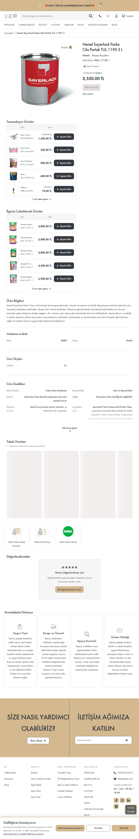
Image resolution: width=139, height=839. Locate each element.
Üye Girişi (35, 796)
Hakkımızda (10, 772)
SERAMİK (88, 796)
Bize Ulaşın (88, 93)
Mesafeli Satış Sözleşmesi (64, 773)
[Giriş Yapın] (116, 16)
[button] (96, 60)
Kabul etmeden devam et (70, 828)
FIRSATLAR (89, 772)
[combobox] (55, 15)
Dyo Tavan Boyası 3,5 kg (26, 148)
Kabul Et (124, 828)
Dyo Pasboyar (26, 161)
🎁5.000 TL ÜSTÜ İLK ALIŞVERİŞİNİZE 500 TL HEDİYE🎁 (70, 5)
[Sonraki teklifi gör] (99, 6)
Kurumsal (8, 778)
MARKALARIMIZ (92, 778)
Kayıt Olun (36, 790)
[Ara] (91, 16)
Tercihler (98, 828)
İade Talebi (36, 784)
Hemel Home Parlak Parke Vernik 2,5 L (26, 224)
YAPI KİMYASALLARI (93, 809)
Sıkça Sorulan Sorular (41, 778)
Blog (6, 784)
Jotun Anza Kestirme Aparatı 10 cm (26, 134)
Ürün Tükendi (91, 87)
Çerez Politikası (64, 796)
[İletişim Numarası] (100, 16)
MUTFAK (88, 790)
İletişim (34, 772)
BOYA (87, 802)
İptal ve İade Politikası (67, 784)
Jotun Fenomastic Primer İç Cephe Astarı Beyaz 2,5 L (25, 174)
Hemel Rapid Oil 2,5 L (25, 277)
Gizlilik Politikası (65, 790)
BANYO (88, 784)
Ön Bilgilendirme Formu (68, 778)
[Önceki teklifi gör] (40, 6)
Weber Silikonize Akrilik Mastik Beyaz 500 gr (26, 187)
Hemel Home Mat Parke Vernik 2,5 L (26, 237)
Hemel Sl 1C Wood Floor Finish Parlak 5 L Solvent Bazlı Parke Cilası (26, 263)
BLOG (87, 815)
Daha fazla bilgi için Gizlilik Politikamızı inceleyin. (23, 834)
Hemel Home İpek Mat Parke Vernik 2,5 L (26, 250)
